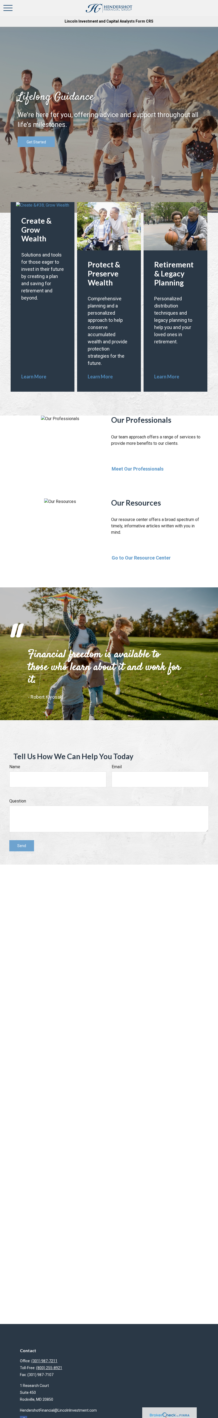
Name (14, 766)
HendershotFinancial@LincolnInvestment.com (58, 1410)
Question (17, 801)
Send (21, 846)
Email (117, 766)
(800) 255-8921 (49, 1368)
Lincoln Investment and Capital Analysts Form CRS (109, 21)
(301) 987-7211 (44, 1361)
